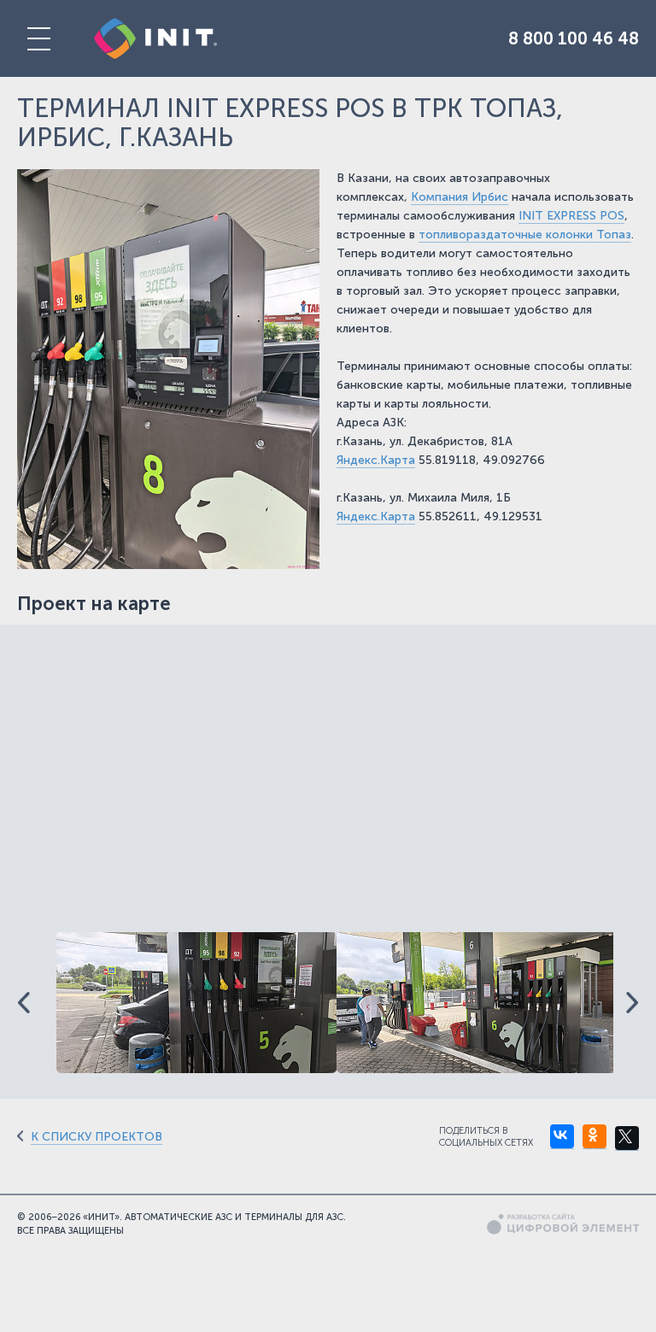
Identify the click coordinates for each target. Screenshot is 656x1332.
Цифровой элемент (563, 1224)
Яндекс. (358, 460)
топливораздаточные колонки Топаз (525, 234)
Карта (397, 460)
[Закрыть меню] (38, 38)
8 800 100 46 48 (573, 38)
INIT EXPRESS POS (571, 215)
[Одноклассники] (594, 1136)
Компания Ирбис (459, 197)
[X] (627, 1138)
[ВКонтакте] (562, 1136)
